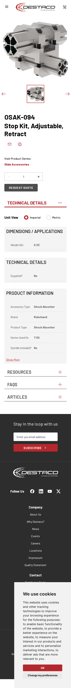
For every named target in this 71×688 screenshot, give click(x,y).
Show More (13, 359)
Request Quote (21, 187)
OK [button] (43, 667)
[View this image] (35, 94)
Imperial (35, 217)
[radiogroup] (42, 219)
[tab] (35, 201)
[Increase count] (38, 176)
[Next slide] (67, 94)
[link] (35, 7)
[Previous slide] (3, 94)
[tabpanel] (35, 287)
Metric (56, 217)
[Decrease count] (8, 176)
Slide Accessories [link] (16, 164)
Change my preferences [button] (43, 675)
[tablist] (35, 201)
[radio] (26, 217)
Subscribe (32, 448)
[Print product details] (20, 144)
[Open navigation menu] (6, 7)
